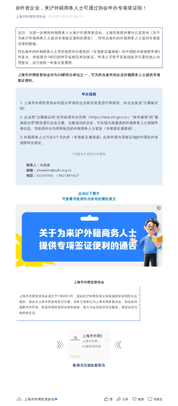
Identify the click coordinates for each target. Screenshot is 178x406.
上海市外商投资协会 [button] (31, 16)
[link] (41, 399)
